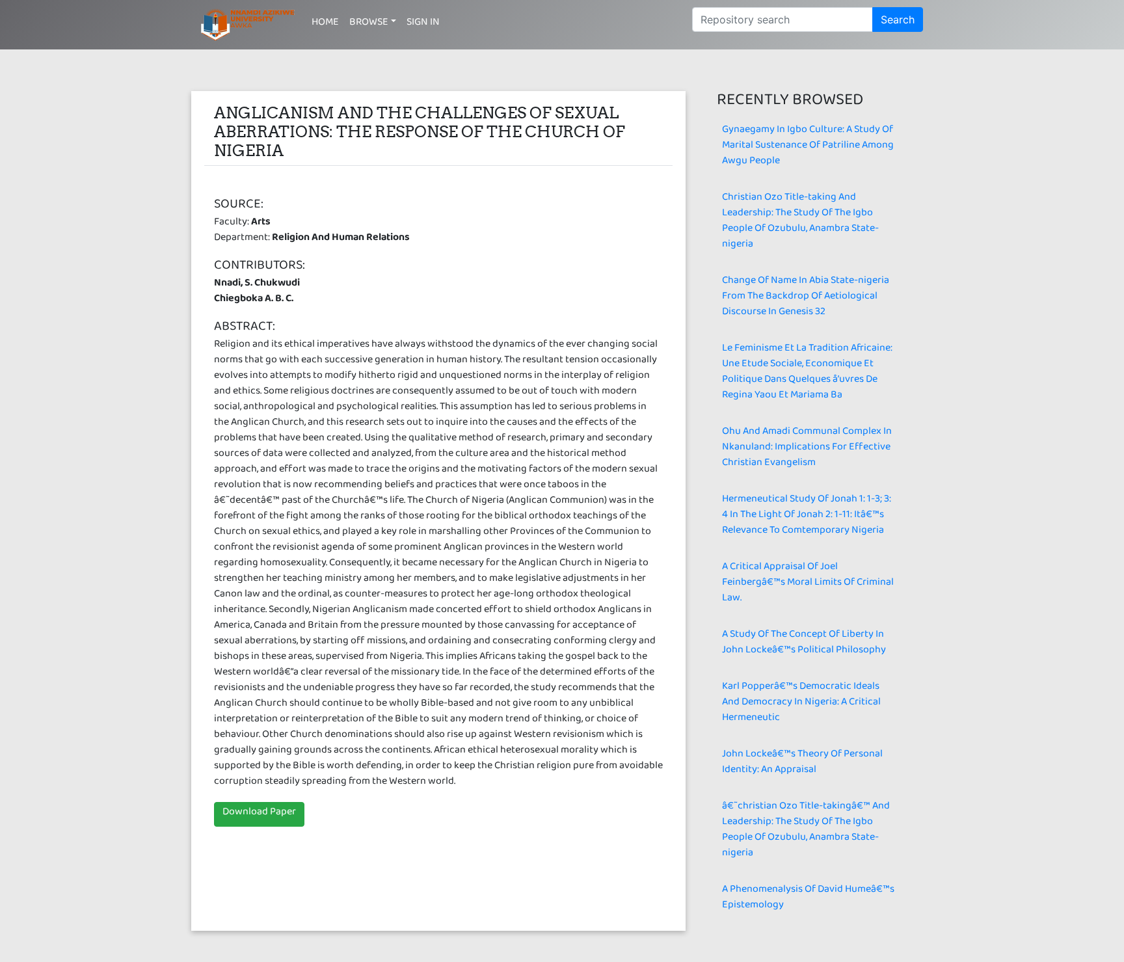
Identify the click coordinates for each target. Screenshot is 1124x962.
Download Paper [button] (259, 814)
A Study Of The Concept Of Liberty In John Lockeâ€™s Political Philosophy (804, 644)
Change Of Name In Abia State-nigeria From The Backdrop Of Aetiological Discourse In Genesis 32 (805, 298)
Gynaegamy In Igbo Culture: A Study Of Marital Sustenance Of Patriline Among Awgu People (808, 147)
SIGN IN (423, 24)
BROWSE (368, 24)
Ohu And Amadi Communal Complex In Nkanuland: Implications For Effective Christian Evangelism (807, 449)
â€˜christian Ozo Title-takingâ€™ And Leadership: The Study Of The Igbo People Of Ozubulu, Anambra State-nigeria (806, 831)
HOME (325, 24)
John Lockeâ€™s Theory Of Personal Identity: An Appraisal (802, 764)
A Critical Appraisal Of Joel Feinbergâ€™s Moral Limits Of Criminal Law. (808, 584)
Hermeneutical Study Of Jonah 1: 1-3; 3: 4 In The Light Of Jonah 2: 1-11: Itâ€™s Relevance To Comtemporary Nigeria (806, 516)
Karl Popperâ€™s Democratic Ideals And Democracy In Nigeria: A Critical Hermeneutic (801, 704)
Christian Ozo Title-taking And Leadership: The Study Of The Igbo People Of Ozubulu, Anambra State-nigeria (800, 222)
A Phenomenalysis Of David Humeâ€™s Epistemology (808, 899)
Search (898, 19)
